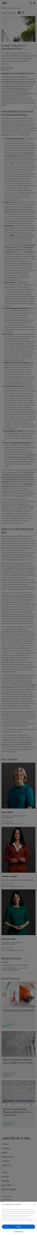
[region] (18, 1218)
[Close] (34, 1204)
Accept (18, 1226)
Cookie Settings (18, 1231)
